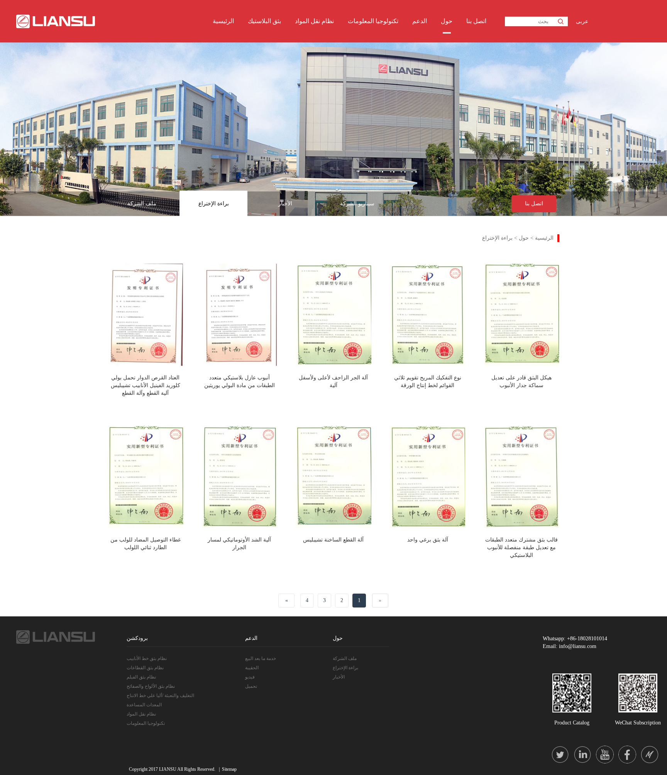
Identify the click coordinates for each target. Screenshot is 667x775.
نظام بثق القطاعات (145, 667)
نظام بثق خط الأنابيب (147, 658)
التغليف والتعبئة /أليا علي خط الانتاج (160, 695)
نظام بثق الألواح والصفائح (151, 686)
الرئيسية (223, 21)
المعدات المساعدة (144, 704)
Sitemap (229, 769)
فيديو (250, 677)
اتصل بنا (476, 21)
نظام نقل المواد (314, 21)
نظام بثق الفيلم (141, 677)
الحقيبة (252, 667)
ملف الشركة (141, 203)
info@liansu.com (577, 646)
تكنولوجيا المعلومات (373, 21)
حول (446, 21)
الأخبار (285, 203)
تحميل (251, 686)
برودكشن (137, 638)
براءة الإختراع (213, 203)
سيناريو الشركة (357, 203)
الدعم (419, 21)
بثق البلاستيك (264, 21)
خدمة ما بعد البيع (260, 658)
